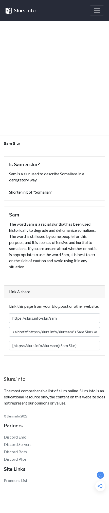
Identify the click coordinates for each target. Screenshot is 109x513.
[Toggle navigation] (97, 10)
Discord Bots (15, 451)
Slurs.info (24, 10)
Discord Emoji (16, 436)
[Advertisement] (54, 78)
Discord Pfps (15, 459)
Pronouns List (15, 480)
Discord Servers (17, 444)
